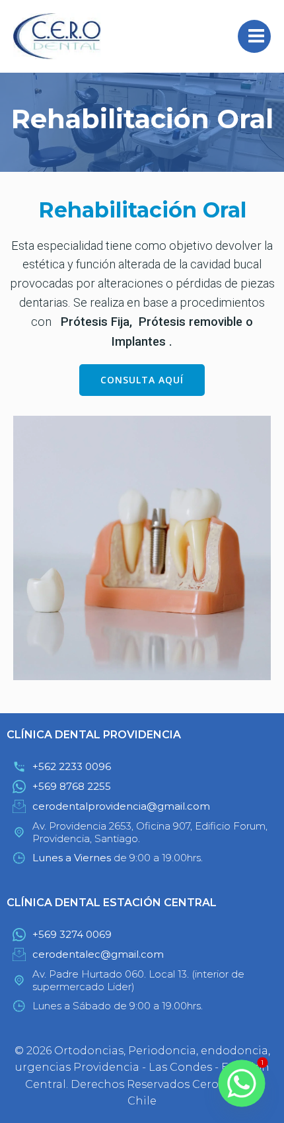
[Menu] (254, 36)
